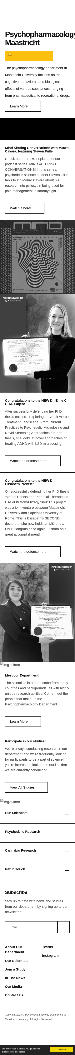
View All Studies (22, 787)
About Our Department (14, 949)
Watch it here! (20, 208)
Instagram (50, 956)
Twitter (47, 947)
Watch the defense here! (29, 461)
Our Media (13, 987)
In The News (15, 978)
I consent (62, 1049)
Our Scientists (16, 961)
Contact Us (14, 995)
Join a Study (15, 969)
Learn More (19, 106)
